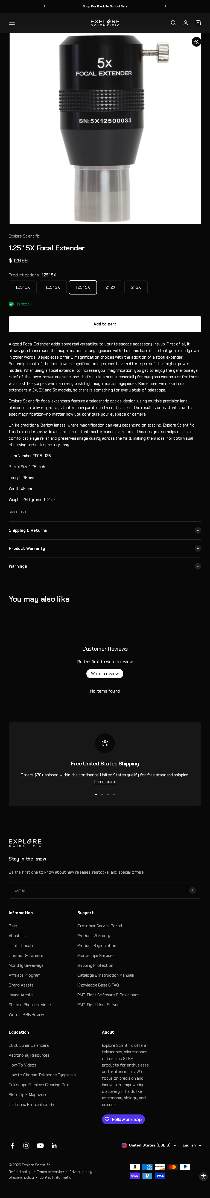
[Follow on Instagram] (26, 1145)
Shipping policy (21, 1177)
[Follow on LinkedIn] (54, 1145)
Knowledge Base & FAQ (98, 985)
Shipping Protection (95, 965)
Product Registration (96, 945)
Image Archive (21, 995)
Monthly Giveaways (26, 965)
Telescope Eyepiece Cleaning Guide (40, 1085)
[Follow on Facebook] (12, 1145)
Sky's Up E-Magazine (27, 1094)
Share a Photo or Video (30, 1005)
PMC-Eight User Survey (98, 1005)
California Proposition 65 (31, 1104)
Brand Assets (21, 985)
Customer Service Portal (99, 926)
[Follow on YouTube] (40, 1145)
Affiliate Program (24, 975)
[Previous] (44, 6)
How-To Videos (22, 1065)
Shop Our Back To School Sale (105, 6)
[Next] (166, 6)
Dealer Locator (22, 945)
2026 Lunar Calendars (29, 1045)
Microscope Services (96, 955)
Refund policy (20, 1172)
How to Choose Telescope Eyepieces (42, 1075)
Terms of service (50, 1172)
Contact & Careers (26, 955)
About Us (17, 936)
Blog (13, 926)
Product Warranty (93, 936)
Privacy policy (80, 1172)
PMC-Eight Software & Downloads (108, 995)
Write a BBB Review (26, 1014)
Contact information (57, 1177)
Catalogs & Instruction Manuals (105, 975)
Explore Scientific (24, 236)
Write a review (105, 673)
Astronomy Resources (29, 1055)
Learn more (104, 781)
